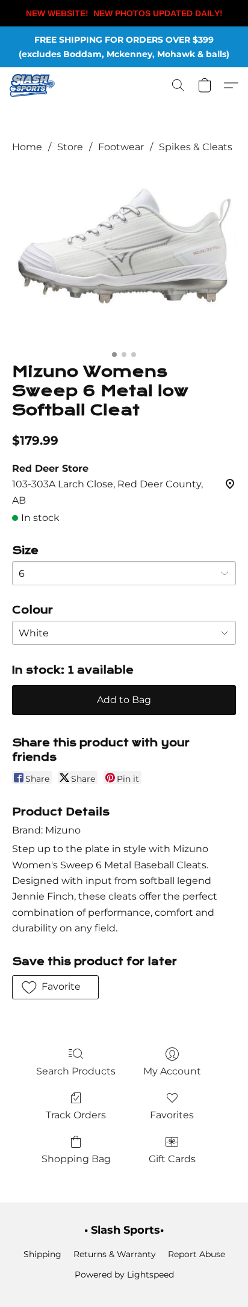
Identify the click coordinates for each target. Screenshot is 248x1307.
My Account (172, 1071)
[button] (33, 85)
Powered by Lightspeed (124, 1274)
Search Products (76, 1071)
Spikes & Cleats (195, 147)
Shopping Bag (76, 1159)
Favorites (172, 1115)
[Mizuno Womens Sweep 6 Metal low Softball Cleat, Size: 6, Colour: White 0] (124, 256)
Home (27, 147)
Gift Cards (172, 1159)
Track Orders (76, 1115)
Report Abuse (196, 1254)
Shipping (42, 1254)
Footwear (121, 147)
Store (70, 147)
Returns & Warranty (114, 1254)
